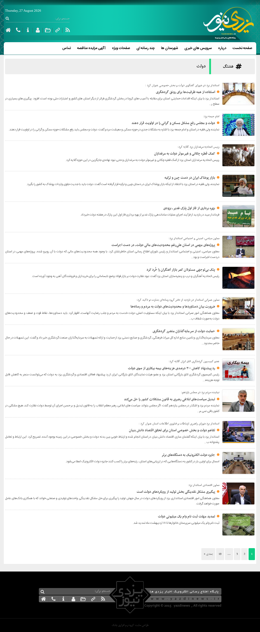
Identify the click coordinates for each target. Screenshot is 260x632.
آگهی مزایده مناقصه (91, 48)
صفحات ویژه (121, 48)
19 (220, 554)
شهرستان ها (169, 48)
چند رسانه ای (145, 48)
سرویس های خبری (198, 48)
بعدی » (208, 554)
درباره (222, 48)
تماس (66, 48)
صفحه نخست (242, 48)
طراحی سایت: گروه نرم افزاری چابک (130, 625)
